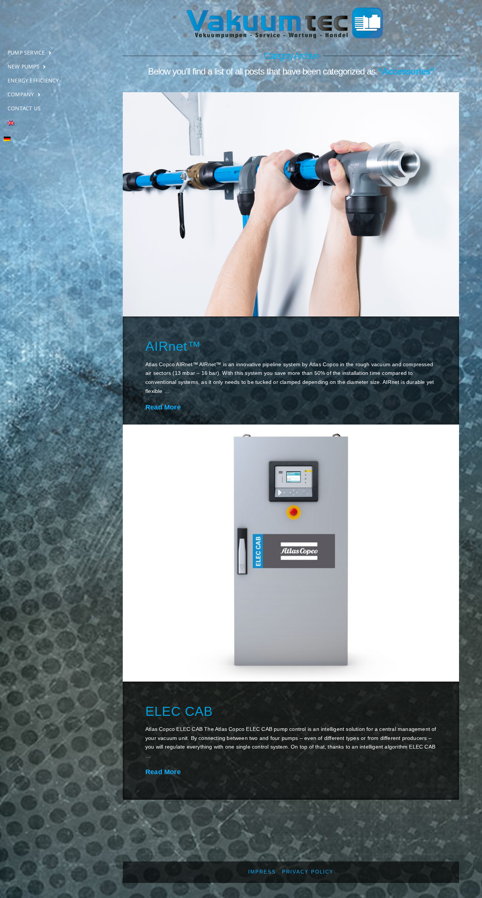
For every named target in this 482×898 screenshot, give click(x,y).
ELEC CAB (179, 711)
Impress (262, 872)
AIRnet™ (173, 346)
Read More (163, 407)
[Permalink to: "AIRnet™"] (291, 204)
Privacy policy (308, 872)
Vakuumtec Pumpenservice (50, 25)
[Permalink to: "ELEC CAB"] (291, 553)
